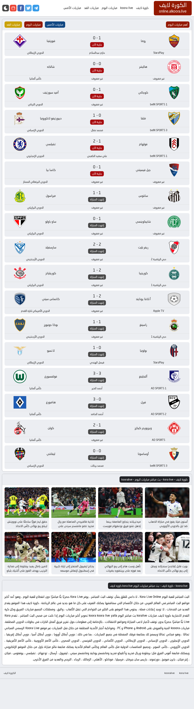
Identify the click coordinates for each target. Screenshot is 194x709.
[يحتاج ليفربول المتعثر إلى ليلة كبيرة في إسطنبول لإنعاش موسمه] (73, 547)
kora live (184, 673)
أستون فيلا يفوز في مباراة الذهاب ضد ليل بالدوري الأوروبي (168, 523)
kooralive (169, 673)
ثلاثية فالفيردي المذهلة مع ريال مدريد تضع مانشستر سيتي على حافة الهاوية (76, 525)
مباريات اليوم (109, 8)
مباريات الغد (91, 8)
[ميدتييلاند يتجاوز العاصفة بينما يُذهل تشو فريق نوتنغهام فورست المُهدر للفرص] (120, 502)
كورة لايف (142, 8)
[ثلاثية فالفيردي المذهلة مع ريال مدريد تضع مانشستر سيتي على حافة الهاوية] (73, 502)
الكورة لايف (10, 673)
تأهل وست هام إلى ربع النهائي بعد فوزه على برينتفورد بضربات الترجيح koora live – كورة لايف (123, 570)
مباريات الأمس (72, 8)
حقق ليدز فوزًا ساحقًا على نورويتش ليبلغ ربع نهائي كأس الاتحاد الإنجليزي (27, 525)
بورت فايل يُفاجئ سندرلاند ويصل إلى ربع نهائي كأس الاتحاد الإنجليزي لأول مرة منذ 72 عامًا (169, 570)
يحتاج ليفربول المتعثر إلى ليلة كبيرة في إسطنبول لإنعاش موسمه (74, 568)
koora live (126, 8)
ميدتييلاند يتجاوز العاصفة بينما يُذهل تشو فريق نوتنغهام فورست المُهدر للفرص (122, 525)
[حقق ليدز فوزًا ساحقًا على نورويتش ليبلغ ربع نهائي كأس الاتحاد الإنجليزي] (27, 502)
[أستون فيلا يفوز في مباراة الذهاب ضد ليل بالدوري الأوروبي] (167, 502)
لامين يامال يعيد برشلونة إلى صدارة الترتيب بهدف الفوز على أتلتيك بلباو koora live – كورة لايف (27, 570)
